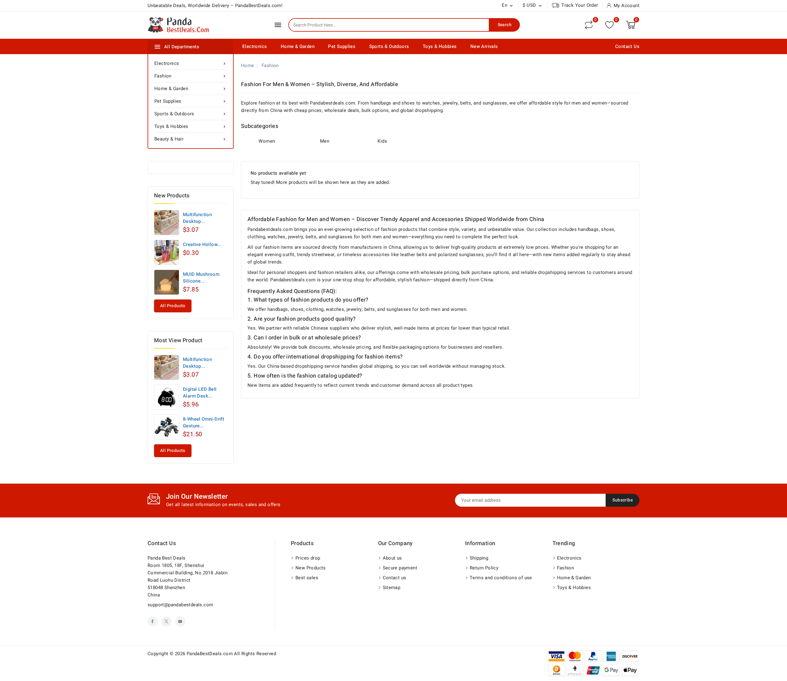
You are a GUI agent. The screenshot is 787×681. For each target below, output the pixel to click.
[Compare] (588, 25)
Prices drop (307, 558)
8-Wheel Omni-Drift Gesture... (203, 422)
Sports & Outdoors (389, 46)
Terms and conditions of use (501, 577)
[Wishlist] (609, 25)
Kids (382, 141)
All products (172, 306)
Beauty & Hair (190, 139)
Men (324, 141)
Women (267, 141)
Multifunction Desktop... (197, 218)
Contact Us (627, 46)
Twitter (166, 621)
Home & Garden (297, 46)
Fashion (190, 76)
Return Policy (484, 567)
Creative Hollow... (202, 244)
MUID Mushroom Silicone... (201, 277)
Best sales (306, 577)
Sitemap (392, 587)
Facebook (153, 621)
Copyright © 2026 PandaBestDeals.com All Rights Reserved (212, 653)
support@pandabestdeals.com (180, 604)
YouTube (180, 621)
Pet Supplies (341, 46)
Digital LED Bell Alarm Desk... (199, 392)
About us (392, 558)
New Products (310, 567)
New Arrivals (484, 46)
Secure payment (400, 567)
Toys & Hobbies (440, 46)
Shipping (479, 558)
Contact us (162, 543)
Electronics (254, 46)
